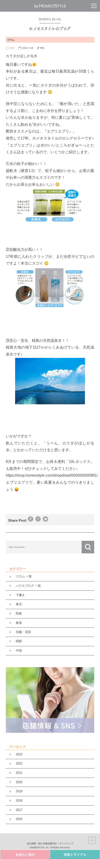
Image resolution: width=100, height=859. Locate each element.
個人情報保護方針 (47, 843)
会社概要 (31, 843)
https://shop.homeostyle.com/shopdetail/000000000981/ (52, 475)
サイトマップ (66, 843)
